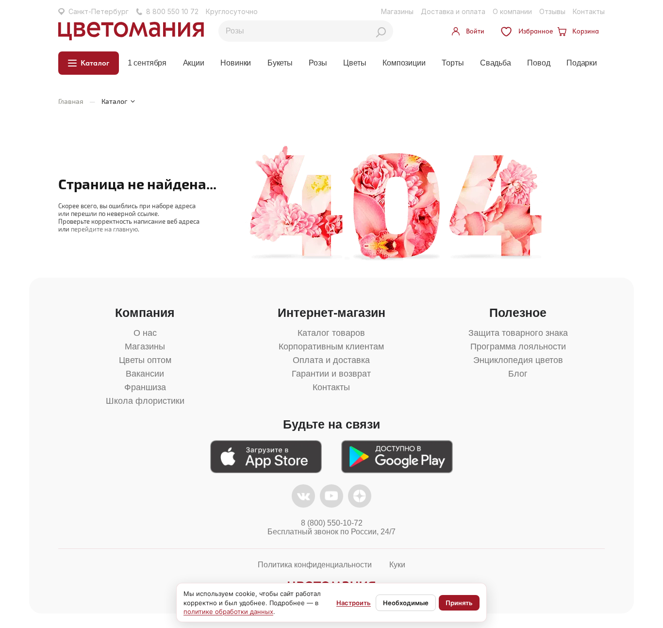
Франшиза (145, 387)
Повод (538, 63)
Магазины (397, 11)
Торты (453, 63)
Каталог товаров (331, 333)
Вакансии (145, 374)
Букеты (280, 63)
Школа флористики (145, 401)
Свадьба (495, 63)
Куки (397, 565)
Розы (318, 63)
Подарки (581, 63)
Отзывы (552, 11)
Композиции (403, 63)
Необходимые (406, 603)
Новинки (235, 63)
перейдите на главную (104, 229)
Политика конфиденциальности (315, 565)
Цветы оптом (145, 360)
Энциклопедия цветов (518, 360)
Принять (459, 603)
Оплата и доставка (331, 360)
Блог (518, 374)
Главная (70, 101)
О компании (512, 11)
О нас (145, 333)
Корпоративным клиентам (331, 346)
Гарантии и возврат (331, 374)
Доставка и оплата (453, 11)
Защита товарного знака (518, 333)
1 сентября (147, 63)
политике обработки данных (228, 611)
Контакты (589, 11)
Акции (193, 63)
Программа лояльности (518, 346)
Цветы (354, 63)
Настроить (353, 603)
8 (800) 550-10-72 (332, 523)
